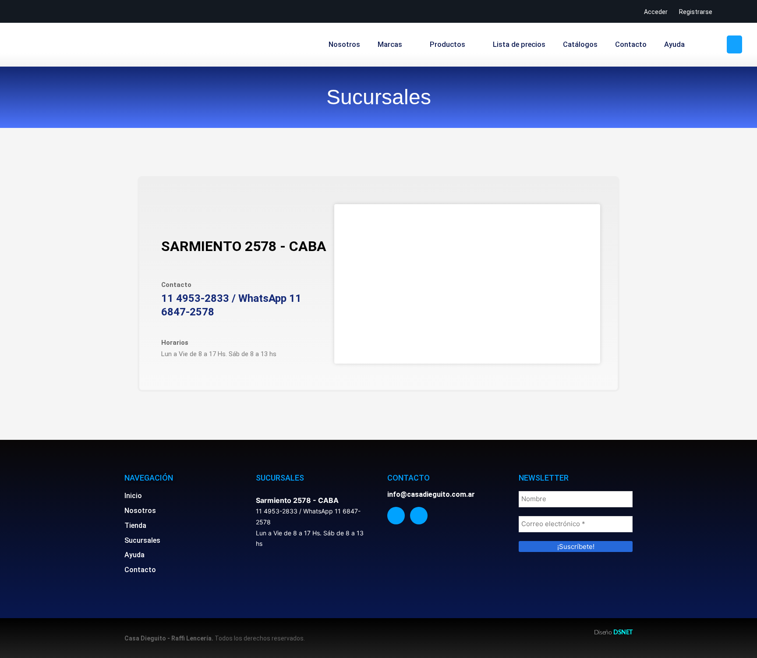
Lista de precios (519, 44)
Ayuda (674, 44)
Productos (447, 44)
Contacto (631, 44)
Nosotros (344, 44)
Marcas (390, 44)
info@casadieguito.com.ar (431, 494)
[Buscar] (734, 44)
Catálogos (580, 44)
